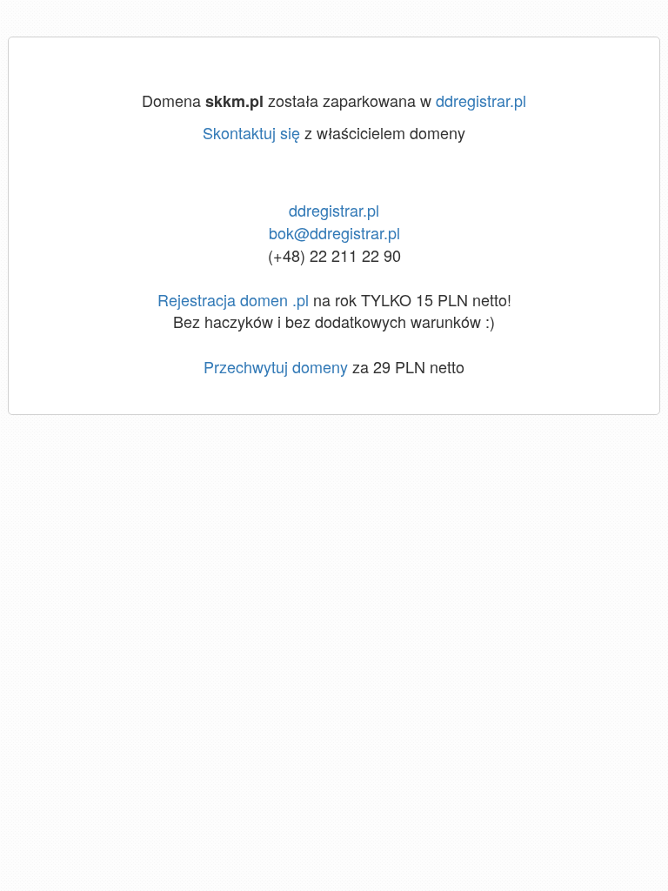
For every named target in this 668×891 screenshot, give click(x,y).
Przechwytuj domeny (276, 366)
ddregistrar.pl (481, 100)
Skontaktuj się (251, 132)
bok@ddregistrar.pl (334, 232)
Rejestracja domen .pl (233, 299)
